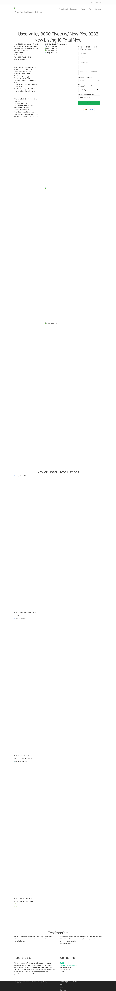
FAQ (61, 987)
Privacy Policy (42, 982)
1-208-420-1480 (65, 963)
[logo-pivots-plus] (28, 9)
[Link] (58, 546)
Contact (63, 990)
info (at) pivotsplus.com (68, 965)
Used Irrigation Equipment (69, 982)
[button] (78, 9)
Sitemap (34, 982)
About (62, 984)
